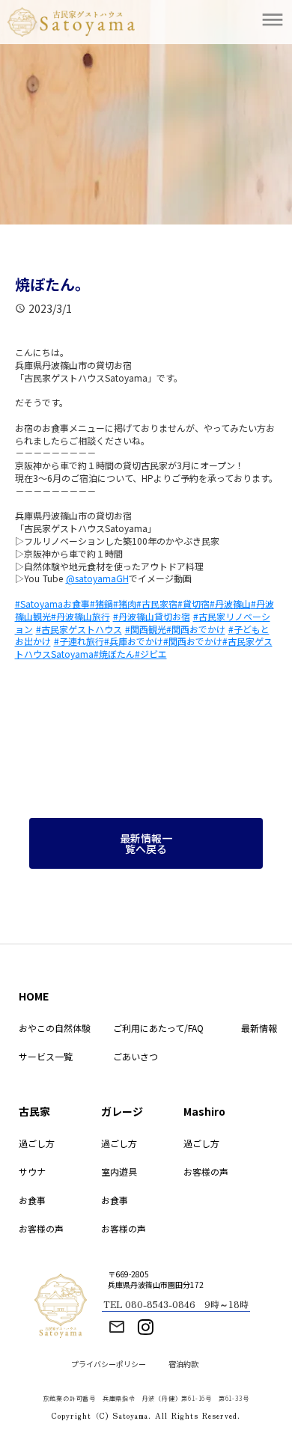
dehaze (273, 20)
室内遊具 (119, 1171)
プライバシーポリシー (108, 1364)
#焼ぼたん (114, 653)
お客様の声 (41, 1228)
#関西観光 (145, 629)
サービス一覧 (46, 1056)
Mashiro (204, 1111)
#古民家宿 (156, 603)
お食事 (32, 1200)
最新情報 (259, 1027)
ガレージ (122, 1111)
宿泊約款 (183, 1364)
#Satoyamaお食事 (52, 603)
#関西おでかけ (195, 629)
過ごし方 (37, 1143)
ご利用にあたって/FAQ (158, 1027)
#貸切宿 (193, 603)
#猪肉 (124, 603)
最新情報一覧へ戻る (146, 843)
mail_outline (117, 1327)
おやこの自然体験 (55, 1027)
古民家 (34, 1111)
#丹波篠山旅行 (80, 616)
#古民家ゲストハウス (79, 629)
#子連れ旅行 (79, 641)
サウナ (32, 1171)
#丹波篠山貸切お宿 (151, 616)
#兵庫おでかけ (133, 641)
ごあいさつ (135, 1056)
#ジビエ (151, 653)
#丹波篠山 (230, 603)
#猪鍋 (101, 603)
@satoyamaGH (97, 578)
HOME (34, 996)
